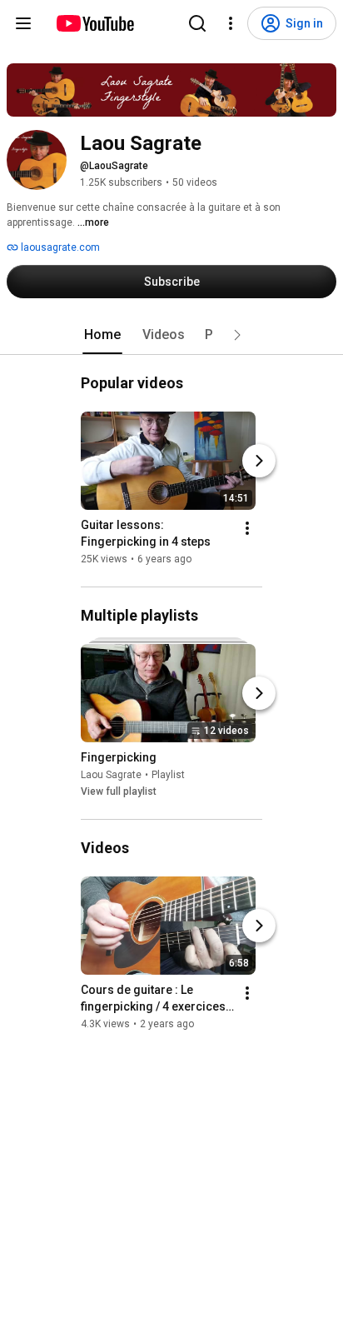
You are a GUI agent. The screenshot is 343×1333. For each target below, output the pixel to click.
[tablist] (171, 335)
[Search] (197, 23)
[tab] (102, 335)
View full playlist (119, 791)
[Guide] (23, 23)
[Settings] (231, 23)
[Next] (259, 460)
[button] (237, 335)
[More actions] (247, 528)
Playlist (168, 775)
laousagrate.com (59, 247)
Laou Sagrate (111, 775)
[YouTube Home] (94, 23)
